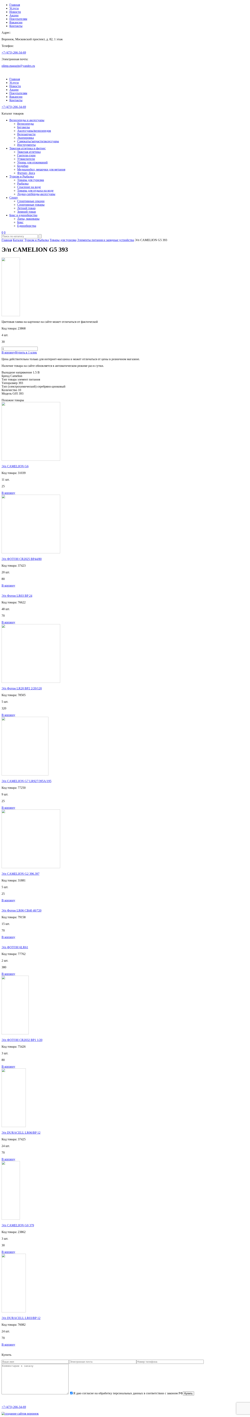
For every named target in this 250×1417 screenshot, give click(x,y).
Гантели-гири (26, 155)
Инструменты (26, 144)
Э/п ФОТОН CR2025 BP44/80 (22, 559)
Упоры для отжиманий (32, 162)
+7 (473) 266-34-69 (14, 52)
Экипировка (25, 137)
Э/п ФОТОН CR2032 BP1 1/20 (22, 1040)
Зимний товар (26, 211)
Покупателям (18, 19)
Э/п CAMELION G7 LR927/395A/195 (26, 781)
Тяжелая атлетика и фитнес (27, 148)
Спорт (13, 197)
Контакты (15, 26)
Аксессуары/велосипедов (34, 130)
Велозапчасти (26, 134)
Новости (15, 11)
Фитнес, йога (26, 173)
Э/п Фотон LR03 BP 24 (17, 595)
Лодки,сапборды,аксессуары (36, 194)
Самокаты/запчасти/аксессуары (38, 141)
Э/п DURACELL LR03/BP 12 (21, 1318)
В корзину (8, 352)
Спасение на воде (29, 187)
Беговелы (23, 127)
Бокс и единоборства (23, 215)
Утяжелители (26, 159)
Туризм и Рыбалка (21, 176)
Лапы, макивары (28, 218)
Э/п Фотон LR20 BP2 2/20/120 (22, 688)
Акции (14, 15)
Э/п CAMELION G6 (15, 466)
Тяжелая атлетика (29, 151)
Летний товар (26, 208)
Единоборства (26, 225)
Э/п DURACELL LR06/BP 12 (21, 1132)
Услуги (14, 8)
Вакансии (15, 22)
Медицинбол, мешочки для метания (41, 169)
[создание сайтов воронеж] (20, 1413)
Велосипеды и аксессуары (26, 120)
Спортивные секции (31, 201)
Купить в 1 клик (26, 352)
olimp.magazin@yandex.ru (18, 65)
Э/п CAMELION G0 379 (18, 1225)
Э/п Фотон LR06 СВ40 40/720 (21, 910)
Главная (14, 4)
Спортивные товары (31, 204)
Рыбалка (23, 183)
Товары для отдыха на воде (35, 190)
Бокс (20, 222)
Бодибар (22, 166)
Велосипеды (25, 123)
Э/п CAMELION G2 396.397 (20, 873)
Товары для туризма (30, 180)
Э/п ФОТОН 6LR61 (15, 947)
